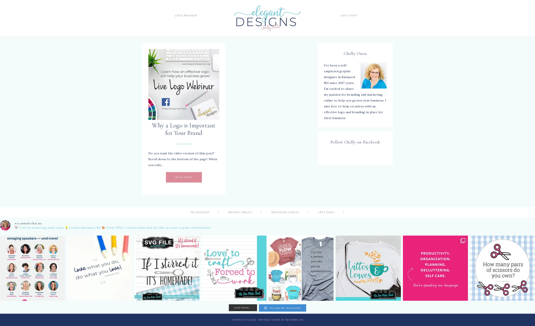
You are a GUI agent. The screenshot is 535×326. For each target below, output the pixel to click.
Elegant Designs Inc (267, 18)
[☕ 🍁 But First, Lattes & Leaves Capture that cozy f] (368, 268)
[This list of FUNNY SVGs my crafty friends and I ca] (301, 268)
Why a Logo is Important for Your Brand (184, 129)
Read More (183, 177)
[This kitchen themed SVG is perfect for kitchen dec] (166, 268)
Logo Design (183, 144)
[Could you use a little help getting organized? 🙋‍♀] (435, 268)
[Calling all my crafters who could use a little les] (32, 268)
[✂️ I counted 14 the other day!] (502, 268)
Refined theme (269, 320)
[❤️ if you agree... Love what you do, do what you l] (99, 268)
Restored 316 (294, 320)
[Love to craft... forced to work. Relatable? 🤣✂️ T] (233, 268)
